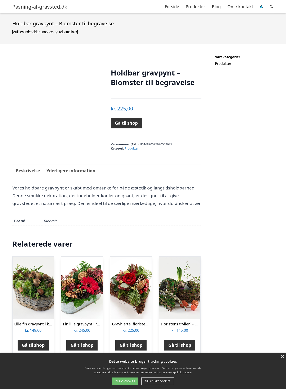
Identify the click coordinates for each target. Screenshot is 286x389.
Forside (172, 6)
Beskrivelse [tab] (28, 171)
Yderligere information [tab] (70, 171)
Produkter (195, 6)
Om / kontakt (240, 6)
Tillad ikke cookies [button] (157, 381)
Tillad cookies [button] (125, 381)
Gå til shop (126, 123)
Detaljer (187, 372)
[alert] (143, 371)
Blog (216, 6)
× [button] (282, 356)
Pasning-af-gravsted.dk (39, 6)
